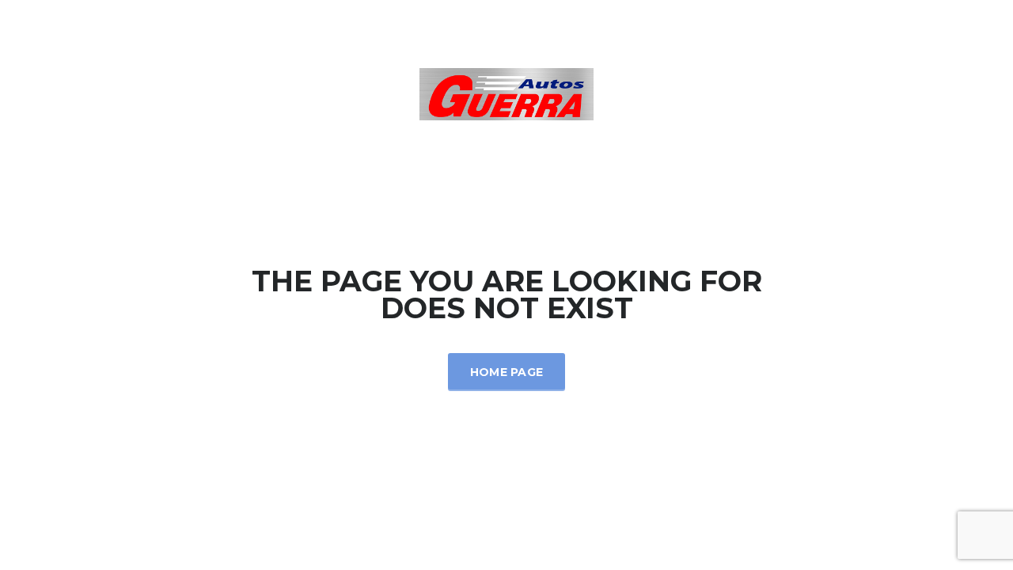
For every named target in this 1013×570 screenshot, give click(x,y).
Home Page (507, 372)
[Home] (506, 93)
